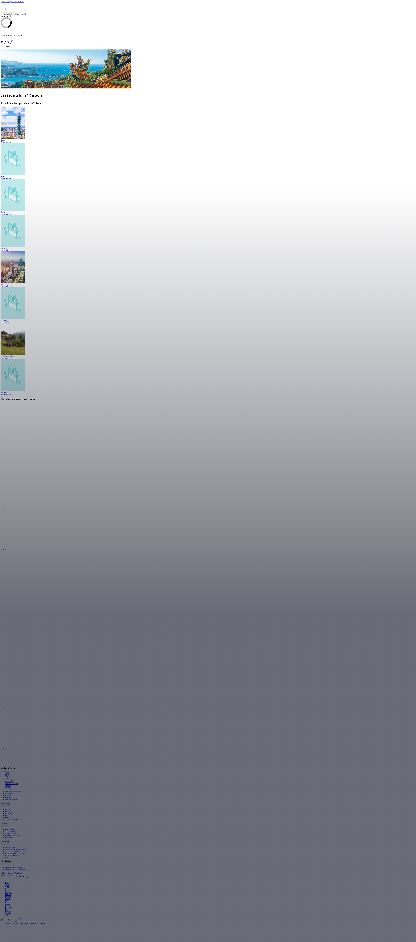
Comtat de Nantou (11, 784)
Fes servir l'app (6, 43)
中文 (7, 915)
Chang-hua (9, 793)
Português (8, 907)
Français (8, 897)
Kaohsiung (9, 782)
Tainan (7, 774)
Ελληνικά (8, 893)
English (7, 883)
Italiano (7, 901)
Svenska (8, 913)
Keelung (8, 797)
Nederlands (9, 903)
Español (8, 895)
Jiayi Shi (8, 790)
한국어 (7, 899)
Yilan (7, 776)
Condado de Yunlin (11, 799)
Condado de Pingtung (12, 791)
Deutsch (8, 891)
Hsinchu (8, 795)
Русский (8, 911)
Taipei (7, 772)
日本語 (7, 905)
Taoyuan (8, 786)
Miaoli (7, 788)
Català (7, 885)
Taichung (8, 780)
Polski (7, 909)
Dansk (7, 889)
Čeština (7, 887)
